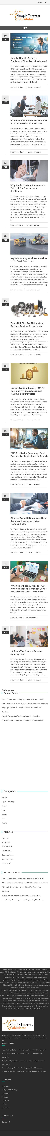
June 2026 (5, 838)
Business (21, 87)
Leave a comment (34, 87)
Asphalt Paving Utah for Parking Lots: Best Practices (21, 716)
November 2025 (7, 859)
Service (20, 225)
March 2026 (6, 842)
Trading (4, 823)
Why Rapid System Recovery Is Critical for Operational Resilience (27, 188)
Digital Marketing (8, 802)
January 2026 (6, 851)
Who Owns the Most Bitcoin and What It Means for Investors (25, 703)
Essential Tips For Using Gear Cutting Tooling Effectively (22, 720)
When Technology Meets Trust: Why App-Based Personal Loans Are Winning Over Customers (28, 589)
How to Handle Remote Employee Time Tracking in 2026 (22, 699)
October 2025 (7, 863)
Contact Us (6, 1122)
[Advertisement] (25, 759)
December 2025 (7, 855)
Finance (20, 420)
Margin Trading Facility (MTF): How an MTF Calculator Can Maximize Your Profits (27, 391)
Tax (3, 819)
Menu (40, 2)
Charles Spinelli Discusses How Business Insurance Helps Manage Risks (28, 521)
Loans (20, 618)
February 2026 (7, 846)
